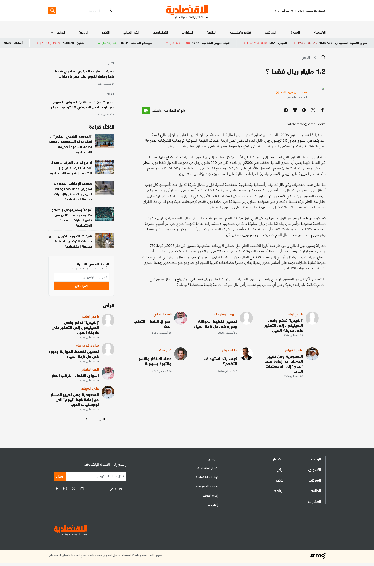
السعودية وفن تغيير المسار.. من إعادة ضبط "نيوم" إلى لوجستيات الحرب (284, 363)
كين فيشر (165, 350)
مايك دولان (229, 350)
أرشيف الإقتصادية (207, 477)
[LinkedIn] (81, 488)
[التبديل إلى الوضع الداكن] (110, 10)
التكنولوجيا (160, 32)
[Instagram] (65, 488)
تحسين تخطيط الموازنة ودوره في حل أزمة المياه (215, 323)
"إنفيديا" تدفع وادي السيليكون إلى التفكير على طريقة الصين (283, 325)
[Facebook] (57, 488)
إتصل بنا (213, 504)
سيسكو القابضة (161, 43)
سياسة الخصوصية (207, 486)
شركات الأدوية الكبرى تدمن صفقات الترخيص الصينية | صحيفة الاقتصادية (70, 241)
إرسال (59, 476)
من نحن (213, 459)
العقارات (187, 32)
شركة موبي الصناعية (235, 43)
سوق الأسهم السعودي (351, 43)
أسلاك (38, 43)
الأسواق (295, 32)
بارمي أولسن (294, 314)
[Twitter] (73, 488)
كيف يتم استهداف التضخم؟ (220, 361)
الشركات (270, 32)
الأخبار (106, 32)
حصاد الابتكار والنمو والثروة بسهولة (155, 361)
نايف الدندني (162, 314)
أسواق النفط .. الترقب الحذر (153, 323)
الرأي (305, 57)
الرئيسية (320, 32)
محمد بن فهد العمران (291, 92)
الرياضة (83, 32)
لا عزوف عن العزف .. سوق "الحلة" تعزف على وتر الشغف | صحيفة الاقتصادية (71, 167)
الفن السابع (131, 32)
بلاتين (100, 43)
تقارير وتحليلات (240, 32)
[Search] (52, 10)
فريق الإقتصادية (207, 468)
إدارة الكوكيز (210, 495)
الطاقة (211, 32)
